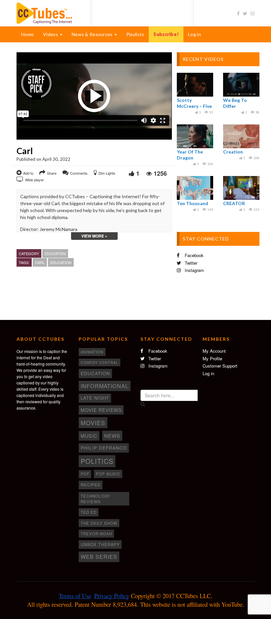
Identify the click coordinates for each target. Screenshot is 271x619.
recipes (90, 485)
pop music (108, 473)
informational (105, 386)
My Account (214, 351)
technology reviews (95, 498)
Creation (233, 152)
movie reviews (101, 410)
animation (92, 351)
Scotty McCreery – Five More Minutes (194, 106)
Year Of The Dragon (190, 154)
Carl (40, 262)
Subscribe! (166, 34)
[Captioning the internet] (49, 12)
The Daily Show (99, 523)
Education (55, 253)
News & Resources (93, 34)
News (112, 435)
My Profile (212, 358)
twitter (190, 263)
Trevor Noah (96, 533)
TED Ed (89, 512)
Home (27, 34)
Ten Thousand (192, 203)
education (60, 262)
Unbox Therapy (100, 545)
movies (93, 422)
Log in (194, 34)
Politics (97, 461)
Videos (51, 34)
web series (99, 556)
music (89, 435)
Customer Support (220, 366)
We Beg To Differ (235, 103)
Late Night (95, 398)
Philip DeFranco (104, 447)
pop (85, 473)
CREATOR (234, 203)
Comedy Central (99, 362)
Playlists (135, 34)
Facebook (193, 255)
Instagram (193, 270)
